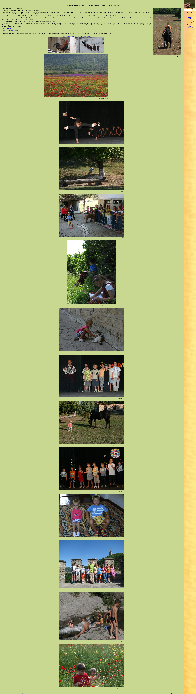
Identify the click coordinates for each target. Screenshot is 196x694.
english (180, 0)
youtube (89, 36)
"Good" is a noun (116, 15)
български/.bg (174, 0)
